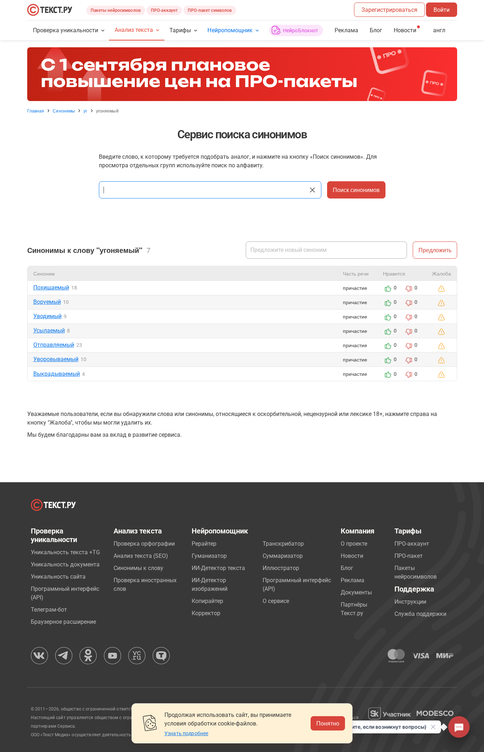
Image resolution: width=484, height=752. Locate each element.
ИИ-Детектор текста (218, 568)
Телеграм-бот (49, 609)
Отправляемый (53, 344)
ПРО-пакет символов (210, 10)
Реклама (346, 30)
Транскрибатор (283, 543)
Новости (352, 555)
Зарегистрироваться (389, 9)
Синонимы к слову (138, 568)
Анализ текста (134, 30)
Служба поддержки (420, 613)
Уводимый (47, 316)
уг (85, 110)
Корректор (206, 613)
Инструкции (410, 601)
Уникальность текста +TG (65, 552)
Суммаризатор (283, 555)
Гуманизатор (209, 555)
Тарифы (180, 30)
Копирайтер (207, 601)
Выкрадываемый (56, 373)
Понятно (327, 723)
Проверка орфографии (144, 543)
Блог (376, 30)
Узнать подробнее (186, 733)
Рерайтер (204, 543)
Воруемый (47, 301)
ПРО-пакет (408, 555)
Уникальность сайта (58, 576)
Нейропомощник (229, 30)
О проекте (354, 543)
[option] (242, 74)
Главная (35, 110)
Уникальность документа (65, 564)
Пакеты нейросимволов (116, 10)
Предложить (434, 250)
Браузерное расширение (63, 621)
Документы (356, 592)
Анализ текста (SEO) (141, 555)
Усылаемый (49, 330)
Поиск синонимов (356, 190)
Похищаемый (51, 287)
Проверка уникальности (66, 30)
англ (439, 30)
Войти (441, 9)
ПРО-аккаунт (164, 10)
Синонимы (64, 110)
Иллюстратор (281, 568)
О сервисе (276, 601)
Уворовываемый (55, 359)
